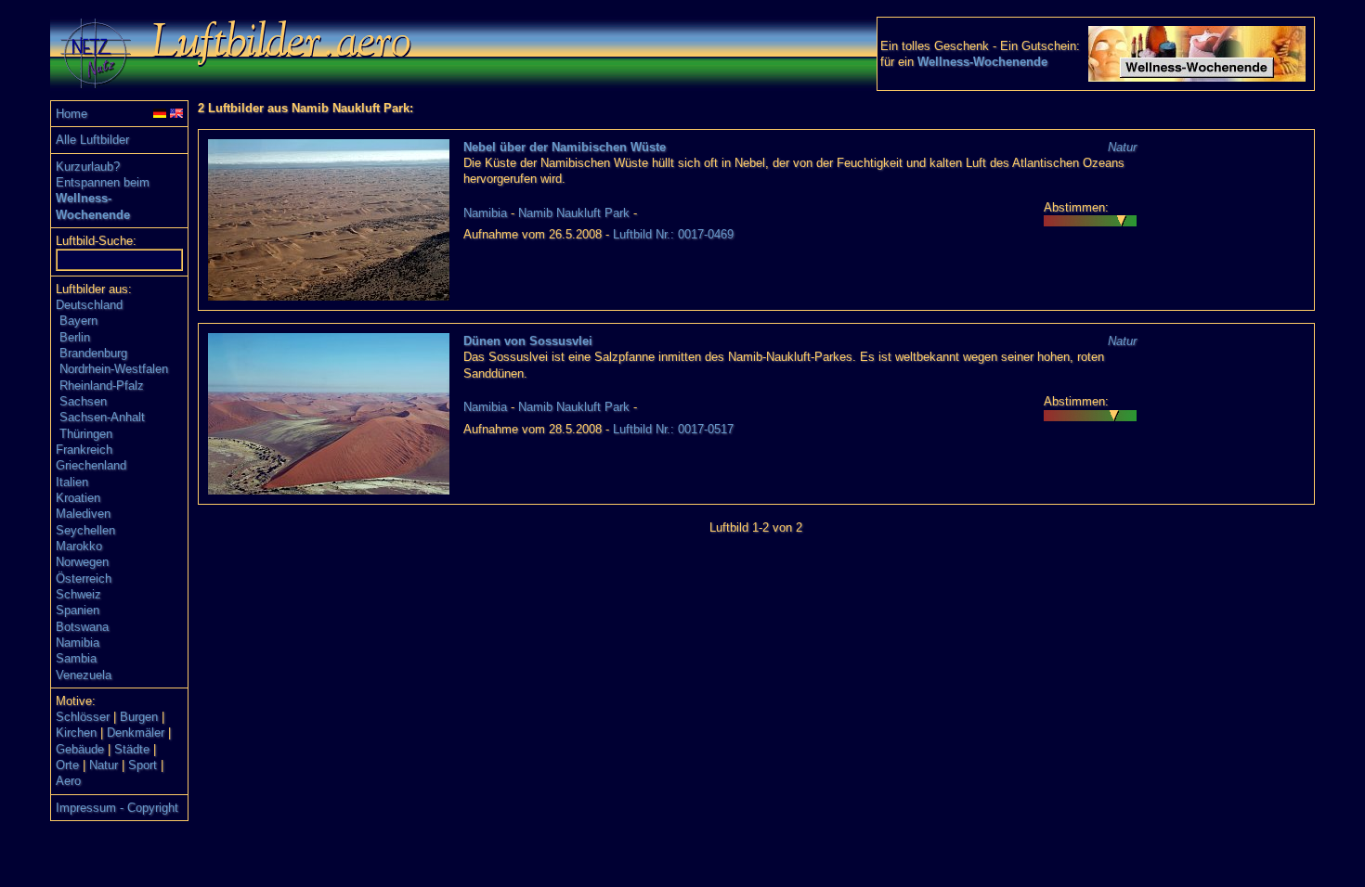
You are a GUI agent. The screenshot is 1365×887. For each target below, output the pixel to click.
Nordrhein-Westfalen (113, 369)
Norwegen (82, 562)
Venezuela (83, 675)
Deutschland (89, 305)
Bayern (78, 321)
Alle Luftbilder (92, 140)
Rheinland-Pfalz (101, 385)
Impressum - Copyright (117, 808)
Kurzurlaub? (88, 167)
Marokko (79, 546)
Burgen (139, 717)
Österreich (83, 578)
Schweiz (78, 594)
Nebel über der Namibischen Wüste (564, 147)
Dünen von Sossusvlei (527, 341)
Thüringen (85, 434)
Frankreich (84, 449)
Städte (132, 749)
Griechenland (91, 465)
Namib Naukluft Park (574, 213)
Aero (68, 781)
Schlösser (83, 717)
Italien (72, 482)
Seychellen (85, 530)
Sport (142, 765)
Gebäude (80, 749)
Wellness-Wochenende (982, 62)
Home (71, 114)
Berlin (74, 337)
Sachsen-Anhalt (102, 417)
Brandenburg (93, 353)
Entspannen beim (103, 182)
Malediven (83, 514)
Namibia (77, 642)
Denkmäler (135, 732)
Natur (103, 765)
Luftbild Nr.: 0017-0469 (673, 234)
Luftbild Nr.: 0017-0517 (673, 429)
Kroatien (78, 498)
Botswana (82, 627)
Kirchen (76, 732)
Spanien (77, 610)
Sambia (76, 658)
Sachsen (83, 401)
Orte (67, 765)
